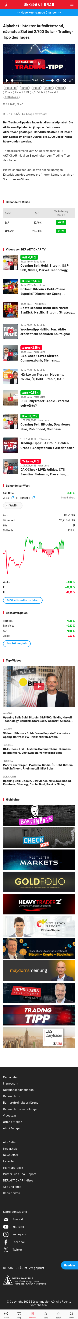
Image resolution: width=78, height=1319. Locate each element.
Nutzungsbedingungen (18, 1089)
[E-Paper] (32, 1314)
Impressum (10, 1083)
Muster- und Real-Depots (19, 1174)
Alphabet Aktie (11, 96)
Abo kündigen (12, 1128)
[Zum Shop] (19, 1314)
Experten (9, 1161)
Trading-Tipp (10, 87)
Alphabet (52, 92)
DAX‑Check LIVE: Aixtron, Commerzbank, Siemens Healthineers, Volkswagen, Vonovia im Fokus (37, 750)
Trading (36, 87)
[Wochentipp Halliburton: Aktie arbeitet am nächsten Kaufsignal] (39, 331)
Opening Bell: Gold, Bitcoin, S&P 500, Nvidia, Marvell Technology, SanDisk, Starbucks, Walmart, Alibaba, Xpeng (37, 719)
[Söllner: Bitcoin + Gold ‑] (39, 287)
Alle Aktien (10, 1142)
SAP (27, 92)
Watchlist (13, 505)
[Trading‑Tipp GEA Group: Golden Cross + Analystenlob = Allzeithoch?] (39, 445)
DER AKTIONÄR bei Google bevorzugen (25, 114)
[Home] (45, 1314)
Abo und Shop (12, 1186)
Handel (24, 87)
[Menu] (73, 4)
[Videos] (6, 1314)
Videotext (9, 1115)
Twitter (17, 1249)
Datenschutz (11, 1096)
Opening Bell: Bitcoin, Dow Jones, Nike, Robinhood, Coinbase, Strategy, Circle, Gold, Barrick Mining (37, 782)
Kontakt (17, 1219)
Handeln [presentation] (69, 1265)
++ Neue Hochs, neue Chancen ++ (39, 12)
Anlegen (48, 87)
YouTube (18, 1226)
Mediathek (10, 1148)
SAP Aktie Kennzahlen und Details (22, 600)
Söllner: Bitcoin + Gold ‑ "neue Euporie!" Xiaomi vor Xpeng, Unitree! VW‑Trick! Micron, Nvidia (36, 734)
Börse (7, 92)
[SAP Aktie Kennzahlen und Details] (39, 555)
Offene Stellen (12, 1121)
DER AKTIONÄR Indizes (18, 1180)
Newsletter (10, 1155)
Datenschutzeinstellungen (20, 1109)
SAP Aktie (38, 92)
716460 (7, 497)
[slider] (20, 80)
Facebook (18, 1242)
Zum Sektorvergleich (17, 643)
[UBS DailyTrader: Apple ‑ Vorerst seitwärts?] (39, 399)
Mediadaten (11, 1077)
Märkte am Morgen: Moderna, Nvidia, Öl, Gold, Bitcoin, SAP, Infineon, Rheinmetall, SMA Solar (38, 766)
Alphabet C (10, 231)
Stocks (18, 92)
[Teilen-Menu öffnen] (58, 1314)
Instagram (19, 1234)
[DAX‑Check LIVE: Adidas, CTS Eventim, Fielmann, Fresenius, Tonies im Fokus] (39, 467)
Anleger (60, 87)
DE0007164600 (24, 497)
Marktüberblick (13, 1167)
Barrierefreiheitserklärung (20, 1102)
